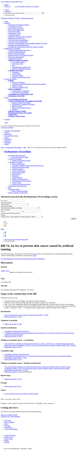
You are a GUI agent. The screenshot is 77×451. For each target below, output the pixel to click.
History (7, 144)
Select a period (5, 209)
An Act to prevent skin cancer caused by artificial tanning (21, 393)
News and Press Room (11, 136)
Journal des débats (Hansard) (16, 52)
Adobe (34, 255)
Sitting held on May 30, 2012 (13, 372)
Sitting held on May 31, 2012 (13, 379)
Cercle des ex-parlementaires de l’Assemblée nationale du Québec (27, 43)
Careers (7, 9)
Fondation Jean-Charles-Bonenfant (18, 45)
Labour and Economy (18, 172)
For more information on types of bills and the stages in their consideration (23, 259)
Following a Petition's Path (20, 87)
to (22, 211)
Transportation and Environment (21, 181)
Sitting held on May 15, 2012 (13, 317)
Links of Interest (9, 422)
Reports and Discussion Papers (21, 77)
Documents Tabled (17, 64)
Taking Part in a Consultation (20, 91)
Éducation (8, 141)
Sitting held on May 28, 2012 (13, 336)
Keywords (4, 201)
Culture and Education (18, 171)
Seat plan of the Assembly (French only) (16, 239)
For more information (7, 127)
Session (3, 215)
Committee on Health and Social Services (17, 331)
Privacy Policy (9, 439)
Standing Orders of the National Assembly (20, 55)
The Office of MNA (14, 31)
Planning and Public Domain (20, 167)
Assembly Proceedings (15, 159)
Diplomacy (8, 142)
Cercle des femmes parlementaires (18, 40)
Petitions (11, 80)
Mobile (7, 440)
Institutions (15, 176)
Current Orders (16, 74)
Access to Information (11, 429)
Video (6, 97)
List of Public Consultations (20, 92)
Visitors (7, 132)
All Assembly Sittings (18, 62)
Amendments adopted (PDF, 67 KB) (16, 358)
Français (7, 442)
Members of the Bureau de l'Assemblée (20, 36)
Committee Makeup (14, 35)
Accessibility (8, 427)
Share (2, 229)
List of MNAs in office (15, 26)
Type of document (6, 202)
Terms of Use (8, 437)
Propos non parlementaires (16, 57)
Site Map (7, 425)
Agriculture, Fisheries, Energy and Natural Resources (28, 165)
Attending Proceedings (15, 58)
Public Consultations (14, 89)
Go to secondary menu (16, 1)
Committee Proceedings (15, 70)
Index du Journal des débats (16, 53)
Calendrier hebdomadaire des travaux (19, 50)
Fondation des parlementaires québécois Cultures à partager (25, 47)
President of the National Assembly (18, 25)
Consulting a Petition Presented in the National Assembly (29, 84)
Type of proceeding (6, 206)
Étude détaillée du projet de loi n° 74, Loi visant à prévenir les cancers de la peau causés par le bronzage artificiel (38, 356)
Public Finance (16, 174)
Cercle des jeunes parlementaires (18, 42)
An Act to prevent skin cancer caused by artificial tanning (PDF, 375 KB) (26, 315)
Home (6, 21)
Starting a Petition (17, 86)
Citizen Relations (17, 177)
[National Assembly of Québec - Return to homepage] (17, 18)
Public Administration (18, 164)
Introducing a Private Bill (16, 96)
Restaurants (8, 134)
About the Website (10, 435)
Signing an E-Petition (18, 82)
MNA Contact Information (16, 30)
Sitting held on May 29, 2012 (13, 347)
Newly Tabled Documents (20, 191)
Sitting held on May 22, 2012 (13, 324)
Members (7, 23)
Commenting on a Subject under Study (20, 94)
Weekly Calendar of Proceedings (18, 193)
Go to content (5, 1)
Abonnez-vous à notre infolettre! (10, 416)
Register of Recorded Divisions (21, 69)
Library (7, 137)
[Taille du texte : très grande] (7, 224)
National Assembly (17, 169)
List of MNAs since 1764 (15, 28)
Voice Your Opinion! (11, 79)
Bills (13, 65)
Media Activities (17, 106)
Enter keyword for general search (14, 13)
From (2, 211)
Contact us (8, 11)
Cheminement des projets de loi (21, 67)
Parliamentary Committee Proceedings (23, 104)
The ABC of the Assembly (12, 131)
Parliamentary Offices (14, 33)
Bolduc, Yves (5, 271)
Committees (15, 72)
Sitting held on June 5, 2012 (13, 386)
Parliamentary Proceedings (12, 48)
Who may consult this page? (9, 415)
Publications (8, 139)
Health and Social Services (20, 179)
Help (6, 424)
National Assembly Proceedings (21, 102)
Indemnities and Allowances (16, 38)
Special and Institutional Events (21, 108)
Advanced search (10, 15)
